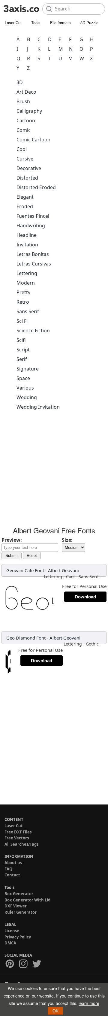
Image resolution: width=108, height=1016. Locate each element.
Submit (11, 555)
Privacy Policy (17, 937)
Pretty (23, 292)
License (11, 930)
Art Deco (26, 92)
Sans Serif (27, 311)
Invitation (27, 244)
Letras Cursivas (33, 263)
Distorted (27, 178)
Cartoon (25, 120)
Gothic (92, 644)
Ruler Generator (20, 912)
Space (23, 378)
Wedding (26, 397)
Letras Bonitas (32, 254)
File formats (60, 22)
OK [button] (55, 1011)
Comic (23, 130)
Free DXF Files (18, 832)
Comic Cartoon (33, 139)
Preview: (12, 540)
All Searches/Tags (21, 844)
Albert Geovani (63, 570)
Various (25, 388)
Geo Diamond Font (26, 638)
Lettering (26, 273)
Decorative (28, 168)
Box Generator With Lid (27, 900)
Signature (27, 368)
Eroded (24, 206)
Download (85, 596)
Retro (22, 302)
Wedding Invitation (38, 407)
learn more (89, 1003)
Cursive (24, 158)
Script (23, 349)
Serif (21, 359)
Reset (32, 555)
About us (13, 862)
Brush (23, 101)
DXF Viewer (15, 906)
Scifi (21, 340)
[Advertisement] (54, 470)
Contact (12, 875)
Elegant (25, 197)
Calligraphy (29, 111)
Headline (26, 235)
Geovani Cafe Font (25, 570)
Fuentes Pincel (32, 216)
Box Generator (18, 893)
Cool (21, 149)
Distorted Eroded (36, 187)
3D (19, 82)
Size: (67, 540)
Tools (35, 22)
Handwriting (30, 225)
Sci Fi (22, 321)
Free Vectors (16, 838)
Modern (25, 283)
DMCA (10, 943)
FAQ (8, 869)
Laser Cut (13, 22)
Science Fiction (33, 330)
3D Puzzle (89, 22)
